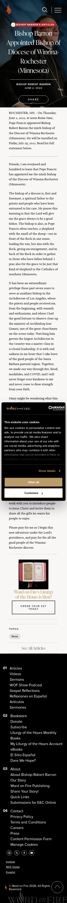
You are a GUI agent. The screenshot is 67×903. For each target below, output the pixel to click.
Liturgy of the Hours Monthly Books (33, 735)
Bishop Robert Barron (33, 84)
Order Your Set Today (33, 607)
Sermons (17, 679)
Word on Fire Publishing (30, 786)
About (15, 769)
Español (10, 872)
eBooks (16, 749)
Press (14, 833)
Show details (47, 470)
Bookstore (18, 716)
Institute (10, 862)
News (15, 636)
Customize (31, 493)
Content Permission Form (31, 839)
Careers (16, 828)
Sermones (18, 707)
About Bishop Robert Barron (33, 774)
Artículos (17, 702)
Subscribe (18, 727)
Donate (16, 721)
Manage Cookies (24, 844)
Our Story (18, 780)
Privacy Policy (21, 816)
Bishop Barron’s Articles (35, 24)
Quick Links (19, 797)
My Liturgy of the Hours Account (36, 744)
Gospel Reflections (25, 690)
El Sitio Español (22, 755)
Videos (15, 674)
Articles (16, 668)
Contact (16, 811)
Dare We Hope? (23, 760)
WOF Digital (13, 867)
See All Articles (33, 648)
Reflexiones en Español (28, 696)
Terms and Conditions (28, 822)
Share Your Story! (24, 791)
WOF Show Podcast (26, 685)
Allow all (33, 482)
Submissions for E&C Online (33, 802)
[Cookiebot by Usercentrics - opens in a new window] (49, 408)
